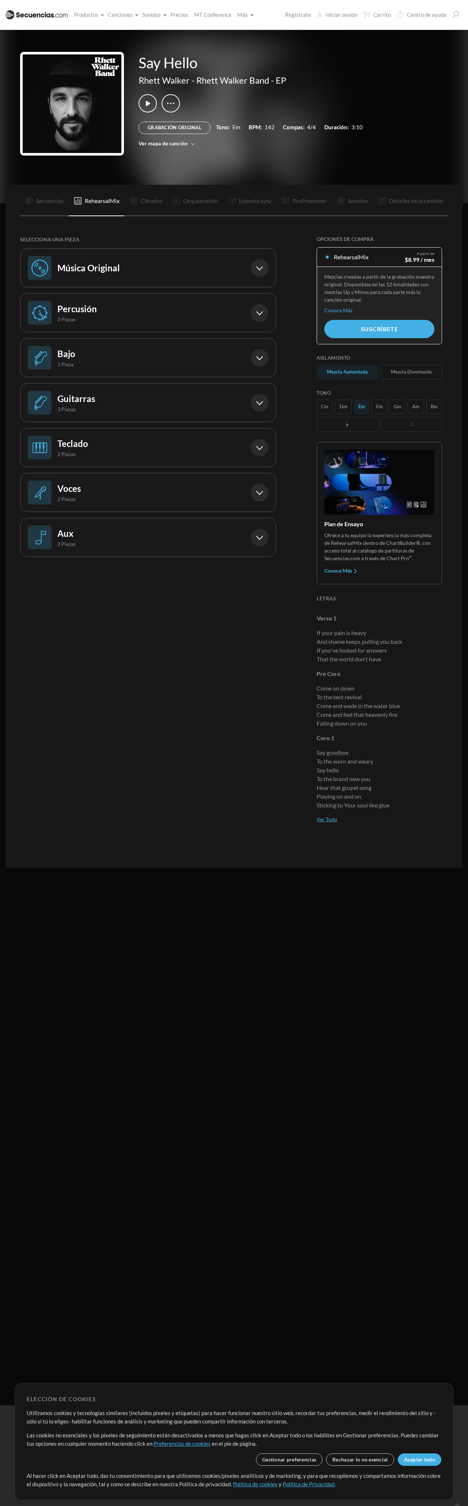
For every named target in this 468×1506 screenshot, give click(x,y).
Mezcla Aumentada (347, 372)
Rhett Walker (164, 80)
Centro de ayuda (426, 14)
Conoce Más (338, 310)
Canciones (120, 14)
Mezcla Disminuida (411, 372)
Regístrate (298, 14)
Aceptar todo (419, 1459)
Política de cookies (255, 1484)
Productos (86, 14)
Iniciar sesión (341, 14)
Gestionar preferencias (289, 1459)
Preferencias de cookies (182, 1443)
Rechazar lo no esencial (360, 1459)
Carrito (382, 14)
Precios (179, 14)
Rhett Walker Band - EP (241, 80)
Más (242, 14)
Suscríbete (379, 328)
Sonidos (151, 14)
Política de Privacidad (309, 1484)
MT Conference (212, 14)
